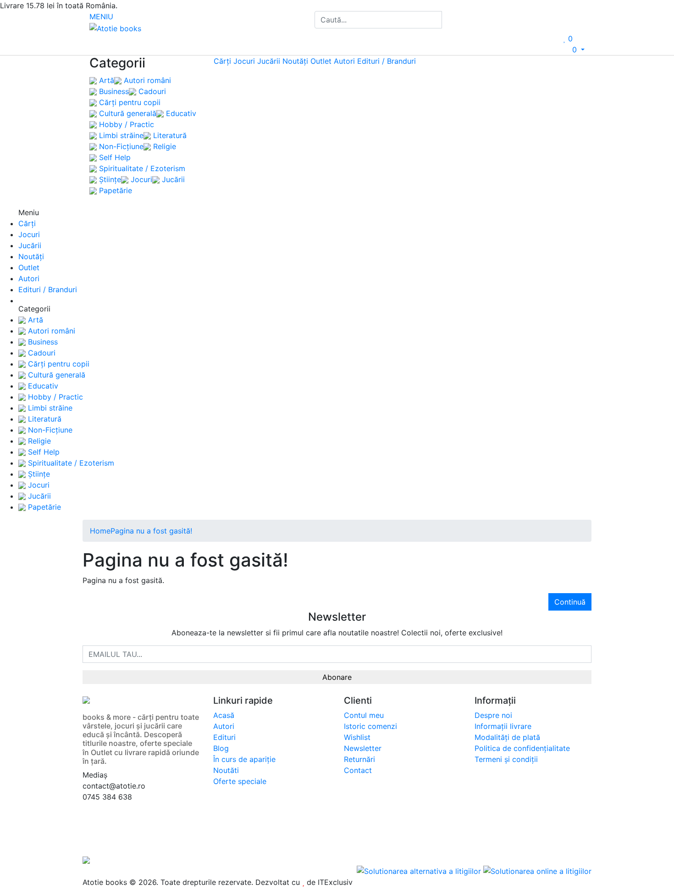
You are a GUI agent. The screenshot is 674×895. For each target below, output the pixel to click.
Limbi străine (120, 135)
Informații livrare (503, 726)
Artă (105, 80)
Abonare (337, 677)
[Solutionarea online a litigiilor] (537, 870)
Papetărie (114, 190)
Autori (344, 61)
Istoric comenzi (370, 726)
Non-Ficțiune (120, 146)
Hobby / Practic (125, 124)
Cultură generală (126, 113)
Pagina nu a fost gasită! (151, 530)
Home (100, 530)
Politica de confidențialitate (522, 748)
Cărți (222, 61)
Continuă (570, 601)
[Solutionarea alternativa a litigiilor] (420, 870)
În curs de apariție (244, 759)
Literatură (169, 135)
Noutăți (295, 61)
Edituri (224, 737)
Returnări (359, 759)
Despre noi (493, 715)
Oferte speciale (239, 781)
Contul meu (364, 715)
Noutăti (226, 770)
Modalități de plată (507, 737)
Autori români (146, 80)
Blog (221, 748)
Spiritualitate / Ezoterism (141, 168)
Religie (163, 146)
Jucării (172, 179)
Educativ (180, 113)
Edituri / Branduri (386, 61)
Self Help (114, 157)
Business (113, 91)
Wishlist (357, 737)
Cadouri (151, 91)
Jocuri (140, 179)
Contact (358, 770)
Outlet (320, 61)
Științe (109, 179)
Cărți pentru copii (128, 102)
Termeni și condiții (506, 759)
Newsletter (362, 748)
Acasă (223, 715)
